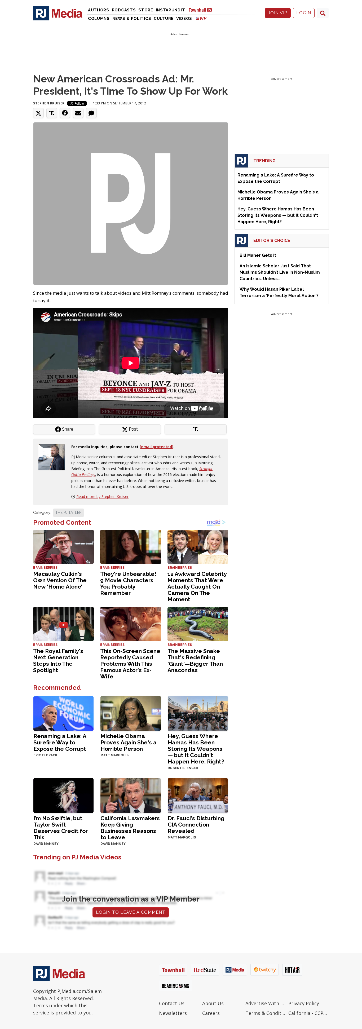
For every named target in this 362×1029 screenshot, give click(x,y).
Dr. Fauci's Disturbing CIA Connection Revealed (196, 824)
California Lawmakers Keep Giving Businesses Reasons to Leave (130, 828)
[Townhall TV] (202, 9)
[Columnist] (53, 456)
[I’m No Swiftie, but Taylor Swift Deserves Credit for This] (63, 795)
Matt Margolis (114, 755)
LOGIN (303, 12)
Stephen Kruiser (49, 103)
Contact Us (171, 1003)
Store (145, 10)
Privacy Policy (303, 1003)
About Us (213, 1003)
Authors (98, 10)
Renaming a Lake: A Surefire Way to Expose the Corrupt (59, 742)
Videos (184, 18)
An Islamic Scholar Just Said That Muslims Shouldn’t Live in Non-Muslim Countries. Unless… (280, 272)
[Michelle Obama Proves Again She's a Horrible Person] (130, 712)
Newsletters (173, 1013)
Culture (164, 18)
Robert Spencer (183, 768)
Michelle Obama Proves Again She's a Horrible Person (128, 742)
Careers (211, 1013)
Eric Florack (45, 755)
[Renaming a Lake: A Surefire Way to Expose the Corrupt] (63, 712)
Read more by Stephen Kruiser (102, 496)
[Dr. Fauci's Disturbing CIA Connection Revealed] (198, 795)
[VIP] (201, 18)
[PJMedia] (57, 13)
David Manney (46, 844)
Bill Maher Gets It (258, 255)
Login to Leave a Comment (130, 912)
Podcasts (124, 10)
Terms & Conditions (265, 1013)
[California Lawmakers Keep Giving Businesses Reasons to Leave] (130, 795)
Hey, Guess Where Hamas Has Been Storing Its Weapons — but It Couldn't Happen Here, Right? (196, 749)
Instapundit (170, 10)
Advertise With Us (265, 1003)
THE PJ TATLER (68, 512)
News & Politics (131, 18)
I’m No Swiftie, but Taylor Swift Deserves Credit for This (60, 828)
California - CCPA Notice (308, 1013)
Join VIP (277, 12)
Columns (99, 18)
